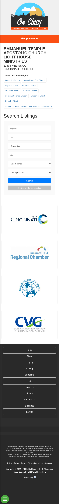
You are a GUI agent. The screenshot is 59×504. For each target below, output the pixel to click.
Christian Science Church (16, 96)
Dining (29, 368)
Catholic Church (30, 91)
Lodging (29, 362)
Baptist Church (11, 85)
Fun (29, 381)
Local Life (29, 387)
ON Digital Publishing (37, 472)
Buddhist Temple (12, 91)
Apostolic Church (12, 80)
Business (29, 406)
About (29, 356)
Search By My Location (30, 188)
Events (29, 412)
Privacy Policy (13, 463)
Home (30, 350)
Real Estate (29, 399)
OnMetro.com (47, 469)
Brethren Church (29, 85)
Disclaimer (38, 463)
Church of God (11, 101)
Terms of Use (27, 463)
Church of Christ (38, 96)
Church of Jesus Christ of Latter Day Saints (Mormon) (28, 106)
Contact (48, 463)
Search (29, 181)
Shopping (29, 375)
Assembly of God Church (34, 80)
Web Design (19, 472)
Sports (29, 393)
